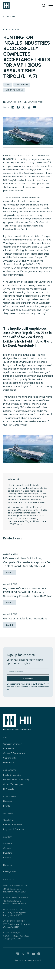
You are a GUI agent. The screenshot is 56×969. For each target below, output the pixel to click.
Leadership (8, 762)
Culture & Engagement (14, 753)
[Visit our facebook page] (18, 107)
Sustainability (9, 758)
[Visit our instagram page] (28, 107)
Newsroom (8, 801)
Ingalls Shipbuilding (12, 775)
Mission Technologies (13, 784)
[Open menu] (50, 5)
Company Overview (12, 744)
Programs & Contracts (13, 829)
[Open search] (44, 5)
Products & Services (12, 824)
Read (8, 572)
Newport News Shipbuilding (16, 779)
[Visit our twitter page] (23, 107)
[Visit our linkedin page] (12, 107)
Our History (8, 748)
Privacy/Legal (9, 871)
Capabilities (8, 820)
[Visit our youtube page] (34, 107)
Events (6, 806)
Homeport (8, 865)
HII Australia (8, 789)
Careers (7, 848)
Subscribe (28, 678)
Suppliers (7, 843)
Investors (7, 853)
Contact (7, 857)
